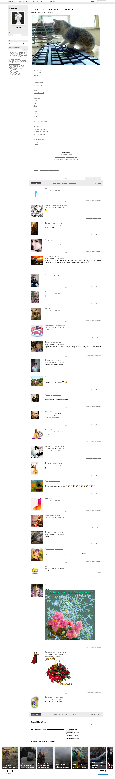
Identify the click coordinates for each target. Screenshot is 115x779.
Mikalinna (48, 463)
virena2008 (21, 65)
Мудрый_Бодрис (19, 71)
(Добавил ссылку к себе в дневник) (52, 417)
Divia (15, 54)
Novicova (18, 58)
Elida (47, 515)
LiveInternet (11, 1)
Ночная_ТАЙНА (13, 72)
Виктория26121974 (13, 67)
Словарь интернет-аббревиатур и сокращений (66, 157)
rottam (48, 291)
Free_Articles (12, 55)
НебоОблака (49, 549)
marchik (26, 61)
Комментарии (21, 6)
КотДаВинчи (20, 70)
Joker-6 (48, 498)
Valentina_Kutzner (50, 652)
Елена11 (21, 68)
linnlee (22, 61)
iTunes (36, 113)
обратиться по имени (61, 188)
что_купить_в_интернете (15, 75)
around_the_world (50, 325)
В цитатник (98, 200)
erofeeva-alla (49, 697)
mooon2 (11, 62)
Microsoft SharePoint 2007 (41, 131)
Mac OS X (37, 75)
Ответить (88, 200)
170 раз (37, 172)
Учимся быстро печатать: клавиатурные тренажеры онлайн (66, 159)
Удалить (11, 34)
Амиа (47, 585)
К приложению (24, 34)
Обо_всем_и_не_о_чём (14, 73)
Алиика (48, 360)
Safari (35, 90)
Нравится (91, 178)
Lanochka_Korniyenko (14, 57)
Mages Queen (9, 8)
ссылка (62, 190)
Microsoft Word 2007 (39, 124)
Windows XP (37, 70)
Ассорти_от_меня (13, 66)
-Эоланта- (11, 52)
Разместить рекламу (103, 774)
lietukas (18, 61)
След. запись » (72, 183)
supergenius (17, 64)
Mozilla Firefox (38, 85)
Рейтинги (36, 1)
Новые (99, 183)
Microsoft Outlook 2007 (40, 129)
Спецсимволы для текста (66, 154)
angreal (24, 60)
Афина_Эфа (21, 66)
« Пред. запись (56, 183)
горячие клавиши (44, 170)
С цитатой (93, 200)
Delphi (36, 144)
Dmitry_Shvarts (20, 54)
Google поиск (38, 98)
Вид (94, 1)
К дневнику (64, 183)
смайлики (44, 729)
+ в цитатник (50, 12)
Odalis (10, 59)
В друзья (19, 27)
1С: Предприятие (39, 142)
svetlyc (48, 240)
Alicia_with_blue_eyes (20, 53)
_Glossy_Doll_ (18, 60)
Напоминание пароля (51, 726)
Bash (35, 78)
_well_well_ (49, 532)
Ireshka (48, 566)
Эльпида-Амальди (50, 188)
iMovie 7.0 (37, 116)
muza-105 (15, 62)
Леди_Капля (12, 71)
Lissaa (21, 57)
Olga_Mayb (15, 59)
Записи (10, 6)
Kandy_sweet (23, 55)
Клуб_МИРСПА (13, 70)
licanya (15, 61)
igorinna (11, 61)
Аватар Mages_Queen (18, 18)
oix (18, 62)
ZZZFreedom (12, 60)
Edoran (25, 54)
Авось (44, 1)
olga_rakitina (23, 62)
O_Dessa (23, 58)
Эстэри (48, 481)
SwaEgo (20, 59)
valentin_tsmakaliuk (13, 65)
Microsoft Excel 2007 (40, 126)
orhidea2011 (49, 377)
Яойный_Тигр (49, 446)
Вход (29, 1)
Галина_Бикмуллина (14, 68)
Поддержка (92, 1)
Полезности (38, 168)
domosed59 (49, 429)
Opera (35, 87)
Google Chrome (38, 82)
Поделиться (97, 178)
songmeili (11, 64)
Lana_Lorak (49, 308)
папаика (48, 395)
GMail (35, 100)
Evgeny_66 (49, 411)
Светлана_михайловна (14, 74)
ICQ (35, 103)
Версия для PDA (102, 771)
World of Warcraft (39, 139)
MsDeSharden (12, 58)
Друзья (15, 6)
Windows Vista (38, 73)
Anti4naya (11, 54)
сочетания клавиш (53, 170)
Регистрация (23, 1)
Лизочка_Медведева (51, 205)
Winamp (36, 111)
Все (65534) (25, 49)
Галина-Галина (50, 342)
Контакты (103, 772)
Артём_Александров (51, 275)
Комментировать (35, 183)
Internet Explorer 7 (39, 93)
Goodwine (17, 55)
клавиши (36, 170)
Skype (35, 106)
